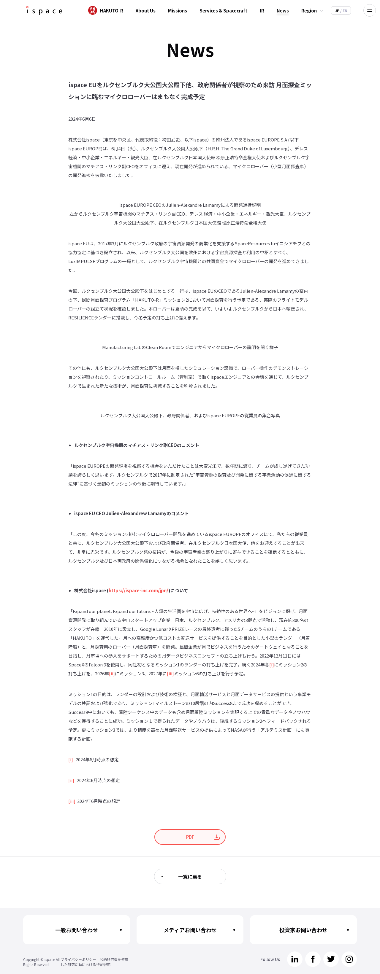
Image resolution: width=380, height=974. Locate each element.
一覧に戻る (190, 876)
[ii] (112, 673)
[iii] (170, 673)
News (283, 10)
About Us (146, 10)
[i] (271, 664)
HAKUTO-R (111, 10)
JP (337, 10)
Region (309, 10)
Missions (177, 10)
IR (262, 10)
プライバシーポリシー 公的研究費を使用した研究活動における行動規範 (94, 962)
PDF (190, 837)
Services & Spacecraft (223, 10)
